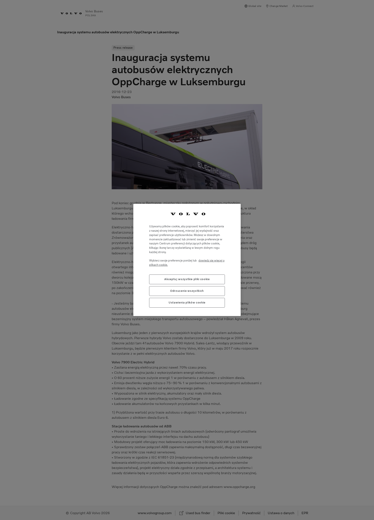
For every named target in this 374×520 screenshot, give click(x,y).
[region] (187, 260)
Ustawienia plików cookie (187, 302)
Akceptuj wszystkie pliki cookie (187, 279)
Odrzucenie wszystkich (187, 291)
